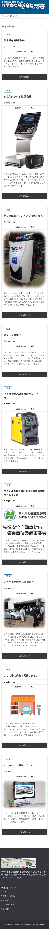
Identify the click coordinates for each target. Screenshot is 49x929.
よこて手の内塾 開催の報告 (19, 582)
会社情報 (6, 909)
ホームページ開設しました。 (20, 765)
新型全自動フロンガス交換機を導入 (23, 215)
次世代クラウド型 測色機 (17, 96)
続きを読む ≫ (24, 77)
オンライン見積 (8, 904)
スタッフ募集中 (12, 335)
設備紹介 (6, 900)
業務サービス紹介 (9, 896)
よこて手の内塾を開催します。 (21, 675)
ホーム (5, 891)
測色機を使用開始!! (14, 40)
